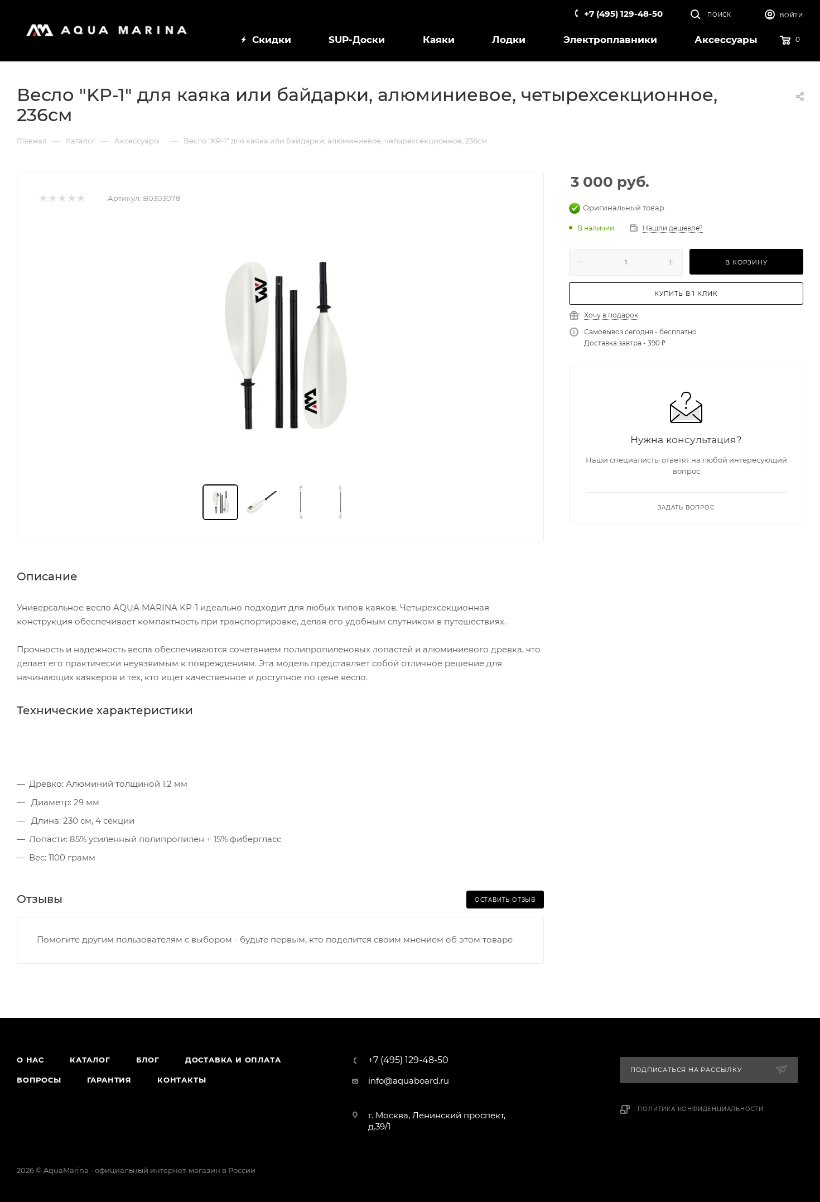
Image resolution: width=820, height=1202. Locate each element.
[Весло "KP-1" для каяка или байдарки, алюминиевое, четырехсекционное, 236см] (280, 345)
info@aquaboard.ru (408, 1080)
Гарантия (109, 1079)
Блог (148, 1059)
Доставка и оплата (233, 1059)
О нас (30, 1059)
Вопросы (39, 1079)
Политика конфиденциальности (701, 1109)
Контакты (181, 1079)
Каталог (90, 1059)
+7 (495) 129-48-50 (623, 13)
